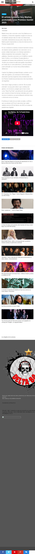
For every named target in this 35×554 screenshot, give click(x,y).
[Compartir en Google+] (20, 552)
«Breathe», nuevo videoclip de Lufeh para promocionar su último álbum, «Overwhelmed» (17, 258)
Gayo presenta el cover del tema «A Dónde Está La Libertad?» (15, 178)
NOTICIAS (17, 139)
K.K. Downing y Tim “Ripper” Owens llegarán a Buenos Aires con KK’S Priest (17, 194)
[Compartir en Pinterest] (15, 552)
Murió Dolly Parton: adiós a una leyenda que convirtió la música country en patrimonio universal (16, 241)
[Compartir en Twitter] (9, 552)
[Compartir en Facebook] (3, 552)
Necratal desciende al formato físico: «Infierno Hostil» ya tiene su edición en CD (17, 274)
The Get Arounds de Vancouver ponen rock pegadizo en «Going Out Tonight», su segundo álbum (16, 321)
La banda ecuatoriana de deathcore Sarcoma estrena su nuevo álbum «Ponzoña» (16, 290)
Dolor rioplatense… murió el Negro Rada (12, 210)
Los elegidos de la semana (8, 337)
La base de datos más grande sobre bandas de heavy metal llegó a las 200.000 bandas (17, 225)
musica (12, 139)
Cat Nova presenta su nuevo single (11, 306)
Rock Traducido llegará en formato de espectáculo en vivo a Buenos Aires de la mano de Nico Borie (17, 162)
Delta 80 (4, 28)
